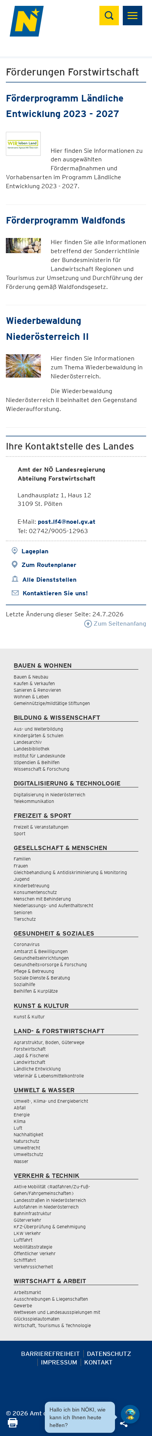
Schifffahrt (25, 1260)
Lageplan (34, 551)
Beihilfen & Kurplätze (36, 991)
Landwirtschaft (29, 1062)
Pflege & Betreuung (34, 971)
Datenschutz (109, 1353)
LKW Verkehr (27, 1233)
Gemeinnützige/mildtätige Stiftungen (52, 703)
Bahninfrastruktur (32, 1213)
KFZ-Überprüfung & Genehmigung (50, 1227)
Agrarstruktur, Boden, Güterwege (49, 1042)
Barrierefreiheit (50, 1353)
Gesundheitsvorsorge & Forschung (50, 964)
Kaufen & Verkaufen (34, 683)
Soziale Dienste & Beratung (42, 978)
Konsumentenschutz (35, 892)
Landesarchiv (28, 742)
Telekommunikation (34, 801)
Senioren (23, 912)
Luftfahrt (23, 1240)
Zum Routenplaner (48, 564)
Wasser (21, 1161)
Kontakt (98, 1362)
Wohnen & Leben (31, 697)
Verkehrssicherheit (33, 1267)
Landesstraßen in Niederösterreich (50, 1200)
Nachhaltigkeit (28, 1134)
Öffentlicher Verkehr (35, 1253)
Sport (19, 833)
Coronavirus (27, 944)
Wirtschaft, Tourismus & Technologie (52, 1325)
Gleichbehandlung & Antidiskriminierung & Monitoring (70, 872)
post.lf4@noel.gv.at (66, 521)
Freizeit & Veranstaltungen (41, 827)
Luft (18, 1128)
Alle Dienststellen (49, 579)
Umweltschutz (28, 1154)
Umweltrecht (27, 1148)
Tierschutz (25, 919)
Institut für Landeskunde (39, 756)
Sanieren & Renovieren (37, 690)
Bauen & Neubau (31, 677)
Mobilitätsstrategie (33, 1247)
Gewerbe (23, 1305)
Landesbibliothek (31, 749)
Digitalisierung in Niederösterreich (49, 795)
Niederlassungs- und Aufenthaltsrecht (53, 905)
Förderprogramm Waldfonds (65, 220)
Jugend (22, 879)
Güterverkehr (27, 1220)
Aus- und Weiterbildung (38, 729)
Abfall (20, 1108)
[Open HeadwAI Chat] (130, 1414)
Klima (19, 1121)
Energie (22, 1115)
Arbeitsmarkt (27, 1292)
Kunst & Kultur (29, 1017)
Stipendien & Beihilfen (37, 762)
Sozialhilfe (24, 984)
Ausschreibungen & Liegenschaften (51, 1299)
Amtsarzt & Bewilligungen (41, 951)
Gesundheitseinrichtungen (41, 958)
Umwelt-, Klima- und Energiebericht (51, 1101)
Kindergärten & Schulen (39, 735)
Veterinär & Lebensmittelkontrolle (49, 1076)
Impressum (59, 1362)
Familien (22, 859)
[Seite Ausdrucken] (12, 1425)
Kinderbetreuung (31, 886)
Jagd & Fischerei (31, 1055)
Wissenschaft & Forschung (41, 769)
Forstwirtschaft (30, 1049)
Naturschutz (26, 1141)
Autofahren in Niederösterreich (46, 1207)
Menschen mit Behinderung (42, 899)
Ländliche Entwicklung (37, 1069)
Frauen (21, 866)
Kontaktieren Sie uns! (55, 593)
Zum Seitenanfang (119, 623)
